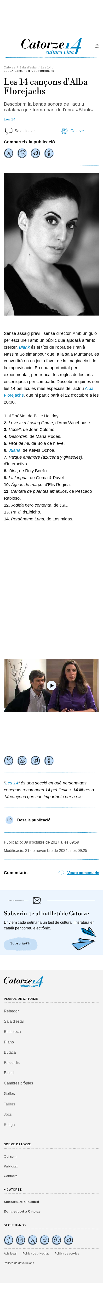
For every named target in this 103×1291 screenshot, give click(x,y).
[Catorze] (23, 986)
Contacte (10, 1176)
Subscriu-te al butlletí (21, 1202)
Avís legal (10, 1253)
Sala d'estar (28, 67)
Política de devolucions (19, 1263)
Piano (9, 1042)
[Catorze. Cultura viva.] (8, 1240)
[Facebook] (49, 153)
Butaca (10, 1052)
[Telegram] (35, 153)
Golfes (9, 1094)
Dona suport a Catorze (22, 1211)
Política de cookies (67, 1253)
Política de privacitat (36, 1253)
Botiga (9, 1125)
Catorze (10, 67)
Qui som (10, 1156)
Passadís (12, 1063)
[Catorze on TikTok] (44, 1240)
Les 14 (46, 67)
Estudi (9, 1073)
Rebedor (11, 1011)
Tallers (9, 1104)
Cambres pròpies (18, 1083)
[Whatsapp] (22, 153)
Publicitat (10, 1166)
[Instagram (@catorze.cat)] (20, 1240)
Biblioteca (12, 1032)
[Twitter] (8, 153)
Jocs (8, 1114)
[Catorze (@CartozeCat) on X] (32, 1240)
